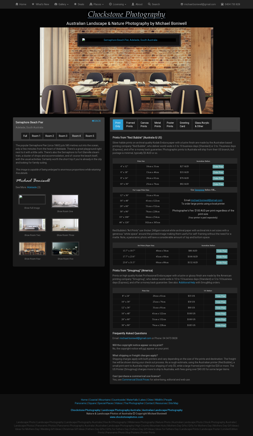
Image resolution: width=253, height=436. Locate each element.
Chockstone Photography (85, 410)
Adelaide (32, 187)
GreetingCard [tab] (184, 124)
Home (22, 4)
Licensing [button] (118, 4)
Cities (150, 399)
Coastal (93, 399)
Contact (149, 403)
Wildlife (159, 399)
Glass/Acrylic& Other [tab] (202, 124)
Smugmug (199, 190)
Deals (80, 4)
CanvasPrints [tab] (145, 124)
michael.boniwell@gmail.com (199, 4)
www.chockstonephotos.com (126, 417)
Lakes (142, 399)
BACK (97, 121)
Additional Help (187, 282)
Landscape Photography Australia (121, 410)
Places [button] (97, 4)
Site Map (173, 403)
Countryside (118, 399)
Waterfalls (132, 399)
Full (25, 136)
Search (155, 4)
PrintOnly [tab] (117, 124)
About (138, 4)
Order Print (218, 166)
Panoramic (81, 403)
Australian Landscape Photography (162, 410)
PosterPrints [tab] (170, 124)
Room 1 (36, 136)
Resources (161, 403)
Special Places (105, 403)
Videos (118, 403)
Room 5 (90, 136)
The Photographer (134, 403)
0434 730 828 (232, 4)
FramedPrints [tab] (130, 124)
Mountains (104, 399)
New (42, 4)
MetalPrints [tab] (158, 124)
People (168, 399)
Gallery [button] (62, 4)
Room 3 (63, 136)
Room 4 (76, 136)
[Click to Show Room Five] (126, 70)
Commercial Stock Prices (135, 379)
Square (92, 403)
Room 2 (49, 136)
